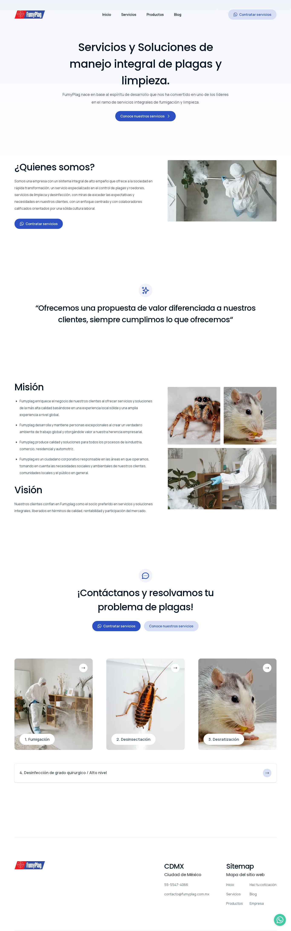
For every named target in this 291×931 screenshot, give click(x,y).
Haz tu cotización (263, 884)
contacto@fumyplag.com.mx (186, 894)
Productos (155, 14)
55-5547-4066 (176, 884)
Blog (177, 14)
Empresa (257, 903)
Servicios (128, 14)
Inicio (106, 14)
